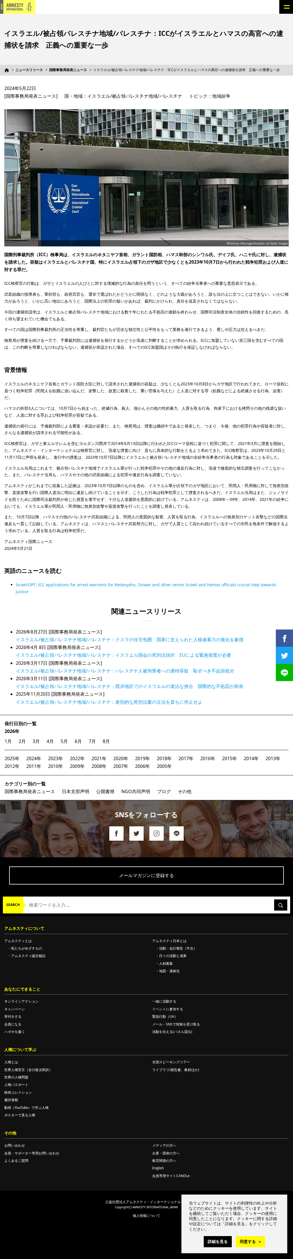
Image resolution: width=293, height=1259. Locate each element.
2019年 (142, 758)
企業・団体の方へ (166, 1153)
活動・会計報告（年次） (178, 948)
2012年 (12, 766)
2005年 (164, 766)
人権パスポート (16, 1084)
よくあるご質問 (16, 1160)
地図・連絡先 (169, 970)
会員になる (12, 1024)
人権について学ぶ (20, 1049)
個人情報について (146, 1215)
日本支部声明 (75, 791)
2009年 (77, 766)
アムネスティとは (18, 940)
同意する (248, 1241)
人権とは (11, 1062)
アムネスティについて (24, 928)
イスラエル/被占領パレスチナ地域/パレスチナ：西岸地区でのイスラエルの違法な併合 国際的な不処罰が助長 (129, 686)
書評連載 (11, 1099)
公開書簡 (105, 791)
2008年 (99, 766)
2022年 (77, 758)
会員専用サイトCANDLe (171, 1175)
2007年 (120, 766)
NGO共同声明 (135, 791)
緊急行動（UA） (165, 1016)
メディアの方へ (164, 1145)
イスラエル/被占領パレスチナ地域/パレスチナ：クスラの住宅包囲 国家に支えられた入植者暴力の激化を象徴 (129, 639)
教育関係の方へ (164, 1160)
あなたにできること (22, 989)
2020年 (120, 758)
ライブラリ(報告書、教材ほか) (175, 1069)
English (158, 1168)
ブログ (164, 791)
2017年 (186, 758)
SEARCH (13, 904)
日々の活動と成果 (173, 955)
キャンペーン (14, 1009)
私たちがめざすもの (26, 948)
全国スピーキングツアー (171, 1062)
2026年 (12, 731)
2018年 (164, 758)
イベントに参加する (167, 1009)
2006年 (142, 766)
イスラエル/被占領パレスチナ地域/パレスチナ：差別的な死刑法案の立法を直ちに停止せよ (109, 702)
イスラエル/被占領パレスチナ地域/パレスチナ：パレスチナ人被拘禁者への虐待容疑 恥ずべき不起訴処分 (125, 671)
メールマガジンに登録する (146, 875)
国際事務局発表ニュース (68, 69)
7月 (92, 741)
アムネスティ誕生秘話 (28, 955)
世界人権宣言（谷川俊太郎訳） (28, 1069)
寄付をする (12, 1016)
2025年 (12, 758)
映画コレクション (18, 1092)
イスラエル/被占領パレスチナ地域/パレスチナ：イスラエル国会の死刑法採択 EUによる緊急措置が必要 (123, 655)
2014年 (251, 758)
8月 (106, 741)
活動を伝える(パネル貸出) (172, 1031)
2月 (22, 741)
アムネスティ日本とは (169, 940)
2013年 (273, 758)
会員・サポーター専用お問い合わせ (31, 1153)
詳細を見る (218, 1241)
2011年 (33, 766)
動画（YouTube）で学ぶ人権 (26, 1107)
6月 (78, 741)
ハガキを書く (14, 1031)
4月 (50, 741)
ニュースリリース (29, 69)
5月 (64, 741)
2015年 (229, 758)
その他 (184, 791)
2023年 (55, 758)
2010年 (55, 766)
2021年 (99, 758)
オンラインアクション (21, 1001)
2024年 (33, 758)
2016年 (207, 758)
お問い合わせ (14, 1145)
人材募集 (166, 963)
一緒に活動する (164, 1001)
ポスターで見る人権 (19, 1115)
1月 (8, 741)
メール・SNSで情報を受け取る (176, 1024)
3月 (36, 741)
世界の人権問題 (16, 1077)
